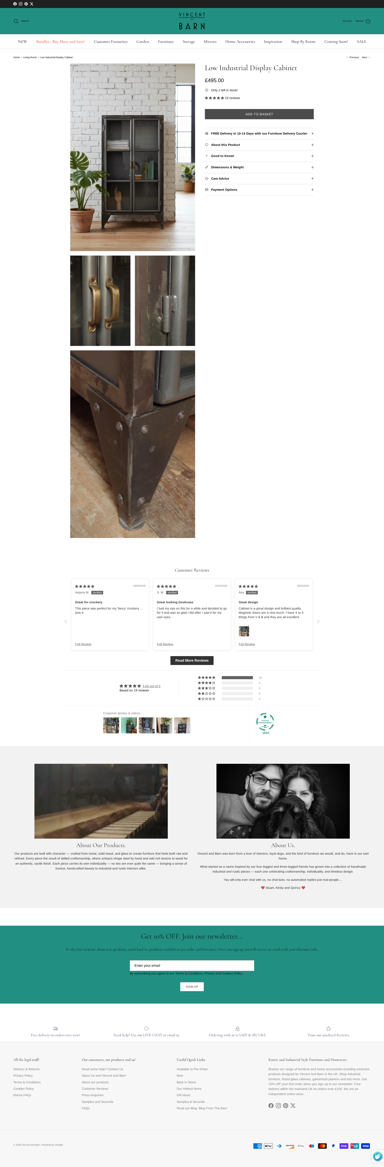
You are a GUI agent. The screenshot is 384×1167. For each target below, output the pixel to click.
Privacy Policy (23, 1075)
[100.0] (265, 722)
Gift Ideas (183, 1095)
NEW (22, 41)
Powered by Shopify (52, 1144)
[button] (215, 98)
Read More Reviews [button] (192, 660)
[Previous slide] (65, 621)
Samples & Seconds (191, 1101)
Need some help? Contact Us (102, 1069)
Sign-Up (192, 986)
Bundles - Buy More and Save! (60, 41)
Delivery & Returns (26, 1069)
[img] (84, 586)
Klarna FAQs (22, 1095)
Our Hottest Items (189, 1088)
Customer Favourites (111, 41)
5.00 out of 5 (151, 686)
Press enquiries (93, 1095)
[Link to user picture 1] (244, 631)
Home (16, 57)
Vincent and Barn (31, 1144)
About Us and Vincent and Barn (104, 1075)
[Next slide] (318, 621)
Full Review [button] (83, 644)
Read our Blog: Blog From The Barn (202, 1108)
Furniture (166, 41)
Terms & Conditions (27, 1082)
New (180, 1075)
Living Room (30, 57)
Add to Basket (260, 114)
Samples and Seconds (97, 1101)
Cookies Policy (23, 1088)
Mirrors (210, 41)
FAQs (86, 1108)
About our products (95, 1082)
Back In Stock (186, 1082)
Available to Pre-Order (192, 1069)
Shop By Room (303, 41)
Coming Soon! (336, 41)
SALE (361, 41)
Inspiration (273, 41)
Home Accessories (240, 41)
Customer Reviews (95, 1088)
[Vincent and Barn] (192, 21)
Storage (189, 41)
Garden (142, 41)
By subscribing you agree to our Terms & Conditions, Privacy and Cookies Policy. (186, 973)
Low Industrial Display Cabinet (56, 57)
